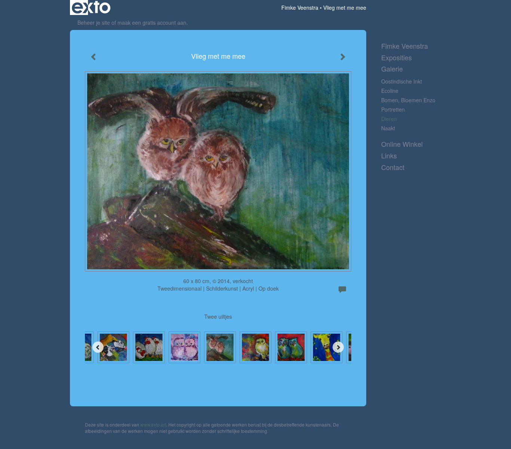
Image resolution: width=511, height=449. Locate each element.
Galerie (392, 68)
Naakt (388, 128)
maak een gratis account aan (151, 22)
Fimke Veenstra (299, 7)
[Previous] (98, 347)
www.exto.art (153, 424)
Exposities (396, 57)
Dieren (389, 118)
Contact (392, 167)
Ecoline (389, 90)
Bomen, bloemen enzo (408, 100)
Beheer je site (93, 22)
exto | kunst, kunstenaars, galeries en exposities (91, 7)
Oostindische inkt (401, 81)
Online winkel (402, 144)
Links (389, 155)
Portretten (393, 109)
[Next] (338, 347)
